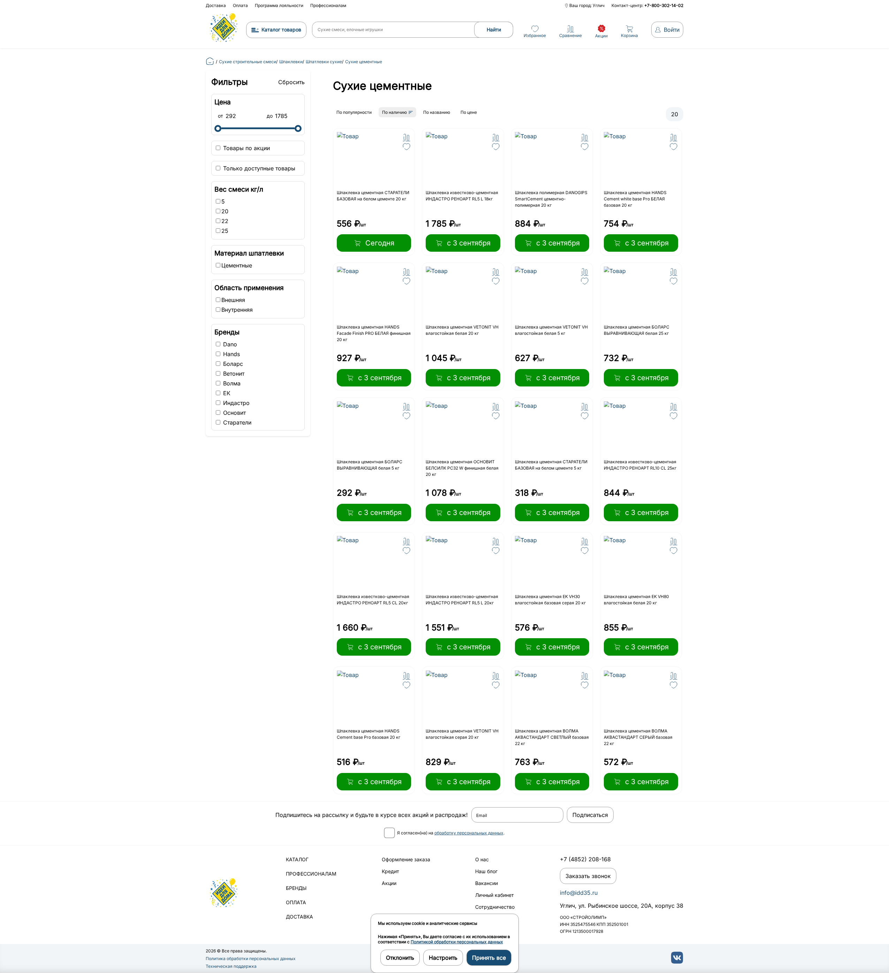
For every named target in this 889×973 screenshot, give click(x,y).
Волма (231, 383)
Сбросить (291, 82)
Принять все (489, 957)
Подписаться (590, 814)
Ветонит (232, 373)
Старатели (236, 422)
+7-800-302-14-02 (663, 5)
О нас (482, 859)
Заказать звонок (588, 875)
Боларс (232, 363)
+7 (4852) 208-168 (585, 859)
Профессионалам (328, 5)
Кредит (390, 871)
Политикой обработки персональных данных (457, 941)
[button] (406, 137)
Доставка (216, 5)
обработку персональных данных (468, 832)
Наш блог (486, 871)
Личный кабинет (494, 895)
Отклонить (400, 957)
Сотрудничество (495, 907)
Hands (230, 354)
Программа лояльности (279, 5)
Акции (389, 883)
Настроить (443, 957)
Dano (229, 344)
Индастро (235, 402)
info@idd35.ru (579, 892)
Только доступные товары (258, 168)
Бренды (296, 888)
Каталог (297, 859)
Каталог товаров (281, 29)
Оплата (240, 5)
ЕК (225, 393)
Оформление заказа (406, 859)
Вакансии (486, 883)
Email (481, 815)
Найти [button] (494, 29)
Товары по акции (245, 148)
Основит (233, 412)
